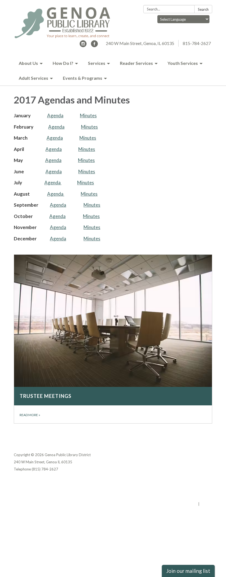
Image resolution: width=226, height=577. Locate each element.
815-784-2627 (197, 43)
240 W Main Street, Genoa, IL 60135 (140, 43)
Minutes (88, 115)
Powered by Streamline (177, 504)
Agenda (55, 115)
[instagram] (83, 45)
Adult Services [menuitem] (33, 78)
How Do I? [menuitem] (63, 63)
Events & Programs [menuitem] (82, 78)
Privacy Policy (200, 482)
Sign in (206, 504)
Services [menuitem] (96, 63)
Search (203, 9)
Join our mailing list (188, 571)
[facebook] (94, 45)
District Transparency (193, 489)
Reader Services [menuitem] (136, 63)
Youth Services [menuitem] (183, 63)
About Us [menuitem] (28, 63)
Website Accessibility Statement (183, 496)
